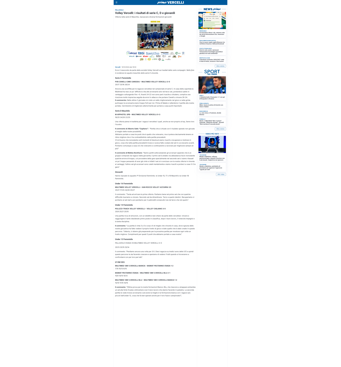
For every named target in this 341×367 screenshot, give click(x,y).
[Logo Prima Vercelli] (170, 2)
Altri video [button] (221, 174)
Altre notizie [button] (220, 66)
